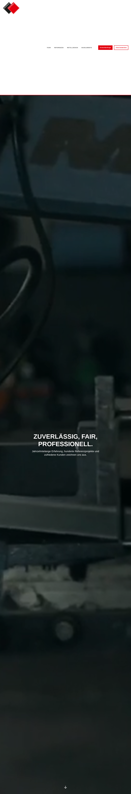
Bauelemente (87, 47)
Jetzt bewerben (121, 47)
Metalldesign (72, 47)
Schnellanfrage (105, 47)
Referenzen (59, 47)
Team (49, 47)
